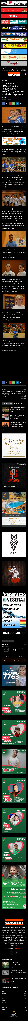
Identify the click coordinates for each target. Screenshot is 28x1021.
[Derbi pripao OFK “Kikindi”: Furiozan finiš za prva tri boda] (5, 409)
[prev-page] (3, 430)
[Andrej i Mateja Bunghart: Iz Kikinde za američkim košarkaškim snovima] (5, 424)
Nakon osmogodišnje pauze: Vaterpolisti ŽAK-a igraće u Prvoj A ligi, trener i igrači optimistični (20, 395)
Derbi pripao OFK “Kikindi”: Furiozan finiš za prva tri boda (17, 409)
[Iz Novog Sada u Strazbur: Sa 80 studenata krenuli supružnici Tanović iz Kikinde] (5, 980)
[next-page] (5, 430)
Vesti (8, 78)
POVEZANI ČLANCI (7, 403)
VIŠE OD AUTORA (17, 403)
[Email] (21, 103)
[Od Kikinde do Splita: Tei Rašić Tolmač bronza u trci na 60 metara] (5, 417)
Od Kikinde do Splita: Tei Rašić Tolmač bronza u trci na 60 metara (18, 416)
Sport (6, 80)
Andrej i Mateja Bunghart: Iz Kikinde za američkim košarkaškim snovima (18, 424)
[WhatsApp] (13, 103)
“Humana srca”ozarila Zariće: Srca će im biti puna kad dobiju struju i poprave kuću (7, 394)
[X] (6, 103)
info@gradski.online (18, 948)
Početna (3, 78)
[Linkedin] (17, 103)
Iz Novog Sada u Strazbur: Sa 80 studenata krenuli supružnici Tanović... (18, 980)
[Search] (26, 74)
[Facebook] (3, 103)
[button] (2, 74)
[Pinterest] (10, 103)
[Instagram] (16, 952)
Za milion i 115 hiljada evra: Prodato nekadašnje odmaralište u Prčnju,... (17, 964)
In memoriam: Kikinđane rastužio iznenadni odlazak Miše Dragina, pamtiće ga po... (18, 972)
